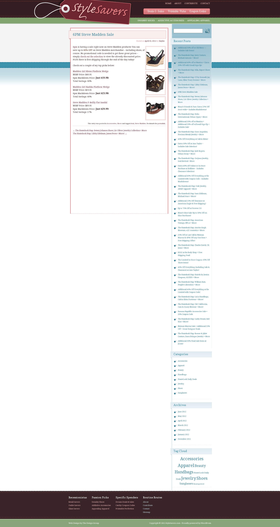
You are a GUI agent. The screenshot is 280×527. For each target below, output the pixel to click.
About (177, 3)
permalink (161, 123)
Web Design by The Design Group (84, 523)
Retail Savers (74, 502)
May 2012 (182, 416)
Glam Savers (74, 509)
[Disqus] (119, 171)
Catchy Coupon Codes (125, 505)
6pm (75, 47)
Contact (205, 3)
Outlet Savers (74, 505)
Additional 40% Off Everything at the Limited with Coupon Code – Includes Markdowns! (193, 178)
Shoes (119, 123)
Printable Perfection (125, 509)
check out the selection (91, 56)
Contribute (190, 3)
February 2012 (184, 430)
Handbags (182, 375)
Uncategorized (198, 484)
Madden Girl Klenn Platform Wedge (90, 71)
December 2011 (184, 439)
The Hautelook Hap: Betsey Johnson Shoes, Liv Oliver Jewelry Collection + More (110, 130)
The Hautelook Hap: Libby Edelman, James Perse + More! (100, 133)
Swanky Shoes (146, 20)
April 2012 (182, 421)
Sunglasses (182, 393)
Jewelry (181, 384)
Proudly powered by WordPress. (196, 523)
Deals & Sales (155, 11)
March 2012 (183, 425)
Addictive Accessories (171, 20)
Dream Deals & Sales (125, 502)
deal (132, 123)
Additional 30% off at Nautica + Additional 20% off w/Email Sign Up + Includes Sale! (193, 124)
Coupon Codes (198, 11)
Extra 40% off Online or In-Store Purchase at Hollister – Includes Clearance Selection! (191, 168)
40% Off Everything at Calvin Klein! (193, 139)
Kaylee (161, 41)
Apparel (181, 366)
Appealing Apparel (198, 20)
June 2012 (182, 412)
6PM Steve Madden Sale (188, 92)
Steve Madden (140, 123)
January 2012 (183, 434)
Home (168, 3)
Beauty (181, 370)
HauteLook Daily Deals (187, 379)
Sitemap (146, 512)
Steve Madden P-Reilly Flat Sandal (90, 102)
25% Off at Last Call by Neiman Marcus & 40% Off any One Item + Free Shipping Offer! (192, 238)
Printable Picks (177, 11)
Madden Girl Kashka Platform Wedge (91, 87)
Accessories (111, 123)
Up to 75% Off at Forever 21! (190, 208)
